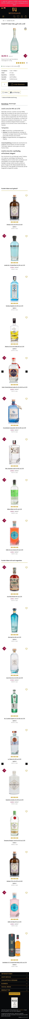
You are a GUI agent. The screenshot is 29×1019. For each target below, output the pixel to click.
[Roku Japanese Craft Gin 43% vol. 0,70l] (14, 451)
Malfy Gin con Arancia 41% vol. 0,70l (14, 549)
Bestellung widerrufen (14, 993)
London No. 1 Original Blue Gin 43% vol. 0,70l (14, 265)
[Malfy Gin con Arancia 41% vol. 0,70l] (14, 533)
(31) (22, 63)
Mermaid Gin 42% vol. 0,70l (14, 637)
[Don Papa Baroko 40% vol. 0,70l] (14, 579)
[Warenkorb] (26, 16)
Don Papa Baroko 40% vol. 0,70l (14, 596)
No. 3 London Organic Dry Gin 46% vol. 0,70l (14, 718)
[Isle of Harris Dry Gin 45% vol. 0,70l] (14, 661)
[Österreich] (4, 7)
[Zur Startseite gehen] (14, 11)
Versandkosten (21, 1009)
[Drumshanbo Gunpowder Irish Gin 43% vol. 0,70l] (14, 411)
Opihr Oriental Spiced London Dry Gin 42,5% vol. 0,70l (14, 387)
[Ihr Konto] (22, 16)
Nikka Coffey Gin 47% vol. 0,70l (14, 509)
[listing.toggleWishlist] (26, 195)
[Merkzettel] (18, 16)
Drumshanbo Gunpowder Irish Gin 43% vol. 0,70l (14, 427)
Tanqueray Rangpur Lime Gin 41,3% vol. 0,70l (14, 840)
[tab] (4, 104)
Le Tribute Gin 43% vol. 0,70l (14, 759)
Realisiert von (21, 1017)
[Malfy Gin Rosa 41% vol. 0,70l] (14, 905)
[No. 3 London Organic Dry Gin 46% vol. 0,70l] (14, 701)
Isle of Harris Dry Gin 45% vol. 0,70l (14, 677)
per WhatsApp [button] (16, 92)
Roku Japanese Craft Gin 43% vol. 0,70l (14, 468)
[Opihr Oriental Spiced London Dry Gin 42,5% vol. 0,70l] (14, 370)
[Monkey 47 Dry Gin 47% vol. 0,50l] (14, 207)
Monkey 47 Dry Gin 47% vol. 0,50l (14, 224)
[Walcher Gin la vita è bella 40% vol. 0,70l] (14, 329)
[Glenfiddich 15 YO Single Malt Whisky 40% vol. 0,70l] (14, 945)
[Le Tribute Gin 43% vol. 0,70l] (14, 742)
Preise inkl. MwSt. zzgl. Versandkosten (9, 59)
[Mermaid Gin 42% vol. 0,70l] (14, 620)
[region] (14, 40)
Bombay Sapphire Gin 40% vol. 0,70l (14, 306)
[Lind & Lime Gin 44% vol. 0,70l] (14, 40)
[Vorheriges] (2, 372)
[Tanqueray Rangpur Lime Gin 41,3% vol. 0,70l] (14, 823)
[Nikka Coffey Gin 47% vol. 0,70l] (14, 492)
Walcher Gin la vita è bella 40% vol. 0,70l (14, 346)
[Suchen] (14, 16)
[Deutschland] (2, 7)
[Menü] (3, 16)
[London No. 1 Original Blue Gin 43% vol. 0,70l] (14, 248)
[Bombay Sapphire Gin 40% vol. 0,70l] (14, 289)
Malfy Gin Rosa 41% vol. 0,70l (14, 921)
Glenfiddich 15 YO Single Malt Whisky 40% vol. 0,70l (14, 962)
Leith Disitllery (13, 77)
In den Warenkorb (19, 84)
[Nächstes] (26, 372)
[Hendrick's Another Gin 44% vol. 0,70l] (14, 783)
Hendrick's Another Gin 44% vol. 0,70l (14, 799)
